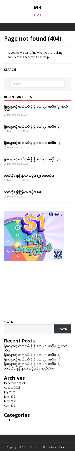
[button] (69, 26)
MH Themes (61, 447)
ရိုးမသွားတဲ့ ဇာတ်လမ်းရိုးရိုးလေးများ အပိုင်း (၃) (32, 126)
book (7, 420)
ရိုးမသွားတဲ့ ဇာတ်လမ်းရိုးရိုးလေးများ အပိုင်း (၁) (32, 159)
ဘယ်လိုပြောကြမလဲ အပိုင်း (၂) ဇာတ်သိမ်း (29, 175)
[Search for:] (37, 84)
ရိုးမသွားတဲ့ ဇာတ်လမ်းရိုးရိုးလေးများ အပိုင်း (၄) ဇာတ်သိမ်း (36, 108)
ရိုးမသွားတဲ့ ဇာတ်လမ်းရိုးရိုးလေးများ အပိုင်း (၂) (32, 143)
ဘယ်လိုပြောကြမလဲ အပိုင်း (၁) (22, 192)
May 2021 (10, 401)
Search (8, 322)
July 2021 (10, 392)
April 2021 (10, 405)
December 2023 (14, 383)
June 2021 (10, 396)
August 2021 (12, 387)
